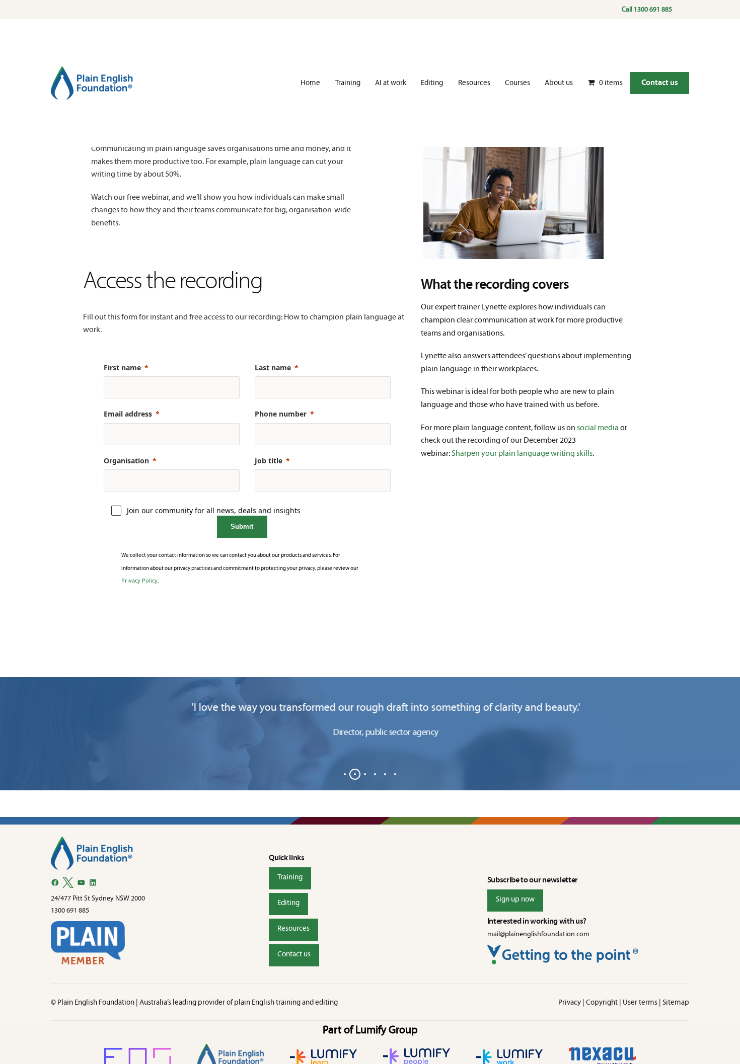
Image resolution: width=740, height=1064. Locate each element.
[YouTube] (81, 882)
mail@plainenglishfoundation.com (538, 934)
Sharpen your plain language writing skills (522, 453)
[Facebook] (55, 882)
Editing (288, 902)
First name (122, 367)
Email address (128, 414)
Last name (273, 367)
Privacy (569, 1002)
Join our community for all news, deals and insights (214, 510)
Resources (293, 928)
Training (290, 876)
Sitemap (675, 1002)
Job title (268, 460)
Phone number (281, 414)
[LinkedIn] (93, 882)
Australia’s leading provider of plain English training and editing (238, 1002)
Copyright (602, 1002)
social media (598, 427)
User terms (640, 1002)
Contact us (659, 82)
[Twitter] (67, 882)
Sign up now (515, 899)
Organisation (126, 460)
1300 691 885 (653, 9)
